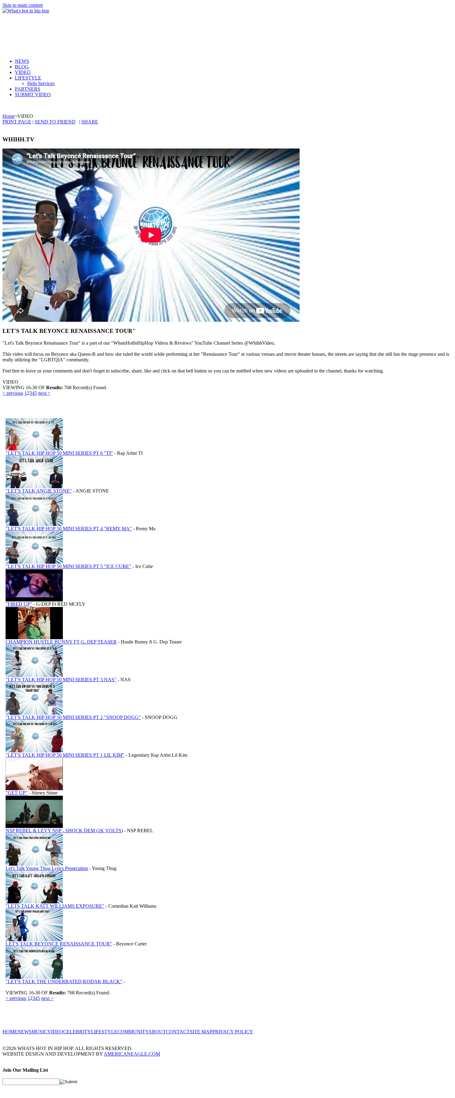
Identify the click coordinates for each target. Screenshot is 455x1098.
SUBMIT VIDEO (33, 94)
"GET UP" (17, 792)
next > (44, 393)
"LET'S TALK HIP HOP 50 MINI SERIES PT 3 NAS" (61, 679)
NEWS (22, 61)
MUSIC (39, 1031)
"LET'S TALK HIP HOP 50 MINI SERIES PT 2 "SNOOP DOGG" (73, 717)
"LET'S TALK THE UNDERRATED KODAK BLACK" (64, 981)
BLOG (22, 66)
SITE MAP (201, 1031)
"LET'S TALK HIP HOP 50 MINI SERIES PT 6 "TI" (59, 453)
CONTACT (178, 1031)
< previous (12, 393)
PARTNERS (27, 89)
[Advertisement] (115, 31)
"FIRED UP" (19, 604)
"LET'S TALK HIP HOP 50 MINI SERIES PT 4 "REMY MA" (69, 528)
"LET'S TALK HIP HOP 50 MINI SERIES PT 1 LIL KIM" (65, 755)
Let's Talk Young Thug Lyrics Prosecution (47, 868)
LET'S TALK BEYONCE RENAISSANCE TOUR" (59, 943)
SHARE (89, 121)
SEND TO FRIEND (55, 121)
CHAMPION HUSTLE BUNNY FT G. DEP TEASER (61, 641)
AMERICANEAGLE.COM (132, 1054)
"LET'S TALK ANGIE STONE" (39, 490)
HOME (9, 1031)
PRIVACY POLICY (232, 1031)
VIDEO (23, 72)
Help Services (40, 83)
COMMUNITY (132, 1031)
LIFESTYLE (28, 77)
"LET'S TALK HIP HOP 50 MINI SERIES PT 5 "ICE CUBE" (68, 566)
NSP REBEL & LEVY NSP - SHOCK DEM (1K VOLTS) (64, 830)
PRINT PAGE (16, 121)
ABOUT (157, 1031)
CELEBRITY (77, 1031)
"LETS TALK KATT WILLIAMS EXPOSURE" (55, 906)
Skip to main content (22, 5)
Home (8, 116)
